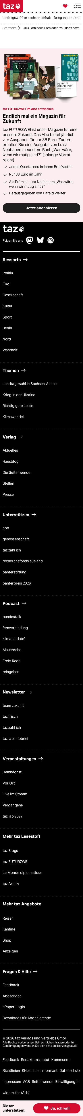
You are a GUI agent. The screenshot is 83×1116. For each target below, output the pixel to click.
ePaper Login (14, 1007)
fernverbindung (15, 628)
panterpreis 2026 (17, 583)
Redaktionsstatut (35, 1060)
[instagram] (50, 242)
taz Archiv (11, 884)
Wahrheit (10, 350)
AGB (27, 1082)
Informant (49, 1071)
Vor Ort (9, 783)
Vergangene (13, 805)
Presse (8, 494)
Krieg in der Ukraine (19, 395)
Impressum (12, 1082)
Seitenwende (43, 1082)
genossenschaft (16, 539)
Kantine (9, 929)
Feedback (11, 985)
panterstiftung (14, 572)
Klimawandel (13, 417)
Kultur (8, 306)
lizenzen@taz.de (66, 1046)
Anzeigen (10, 951)
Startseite (10, 28)
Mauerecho (12, 650)
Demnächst (12, 772)
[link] (28, 18)
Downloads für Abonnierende (27, 1018)
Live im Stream (15, 794)
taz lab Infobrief (16, 739)
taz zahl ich (12, 550)
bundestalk (12, 617)
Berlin (7, 328)
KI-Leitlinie (31, 1071)
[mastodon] (29, 242)
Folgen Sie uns (13, 241)
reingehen (11, 672)
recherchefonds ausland (23, 561)
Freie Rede (11, 661)
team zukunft (13, 705)
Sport (7, 317)
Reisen (8, 918)
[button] (77, 6)
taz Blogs (10, 851)
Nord (7, 339)
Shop (7, 940)
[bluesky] (40, 242)
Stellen (8, 483)
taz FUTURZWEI (15, 862)
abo (6, 528)
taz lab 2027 (13, 816)
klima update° (14, 639)
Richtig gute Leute (18, 406)
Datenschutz (70, 1071)
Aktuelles (10, 450)
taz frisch (10, 716)
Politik (8, 273)
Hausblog (11, 461)
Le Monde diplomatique (22, 873)
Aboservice (12, 996)
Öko (6, 284)
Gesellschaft (13, 295)
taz (13, 229)
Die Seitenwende (16, 472)
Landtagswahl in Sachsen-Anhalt (30, 384)
